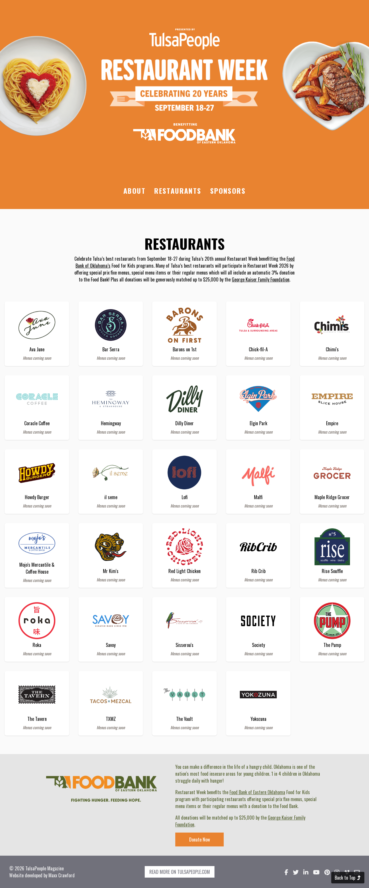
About (134, 190)
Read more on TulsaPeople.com (179, 871)
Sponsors (228, 190)
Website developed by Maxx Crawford (42, 875)
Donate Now (199, 839)
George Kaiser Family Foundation (260, 279)
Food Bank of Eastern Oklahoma (257, 792)
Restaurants (177, 190)
